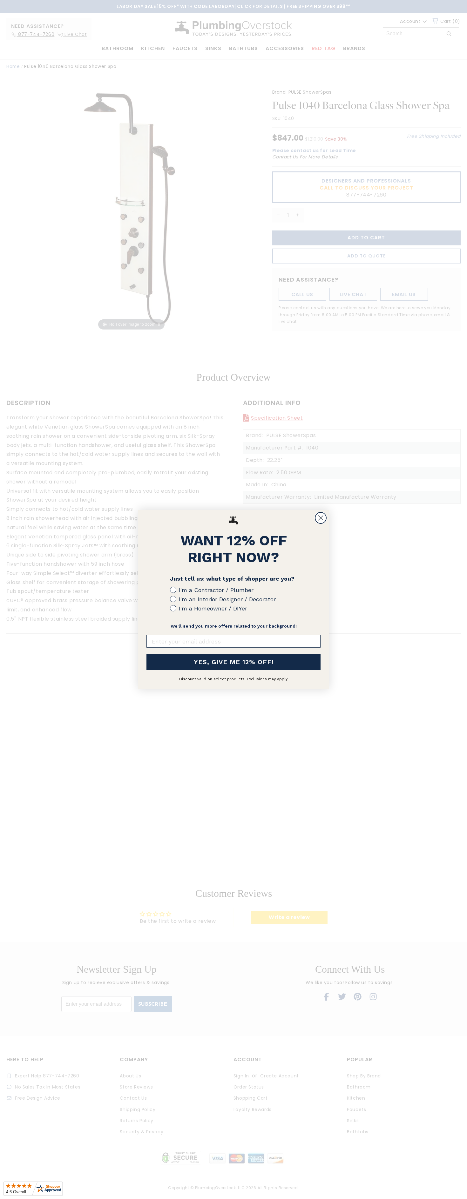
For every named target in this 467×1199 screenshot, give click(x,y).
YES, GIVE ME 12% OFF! (234, 662)
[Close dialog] (320, 517)
